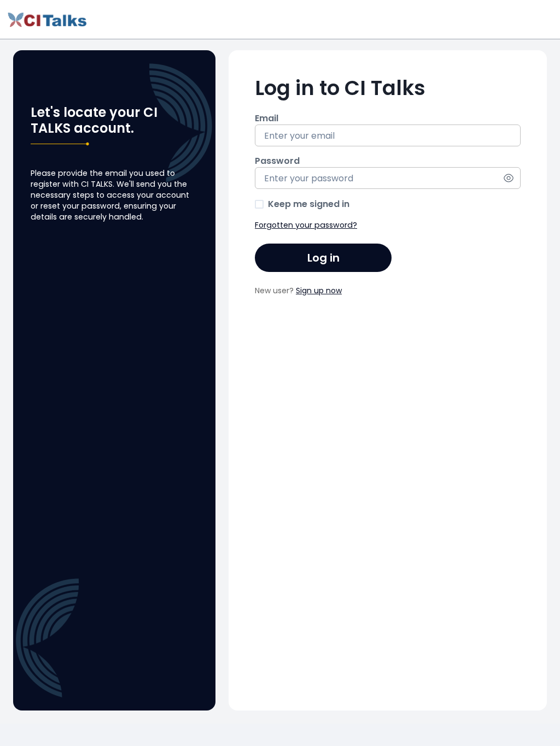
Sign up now (319, 290)
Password (277, 161)
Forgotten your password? (306, 225)
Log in (323, 257)
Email (266, 119)
